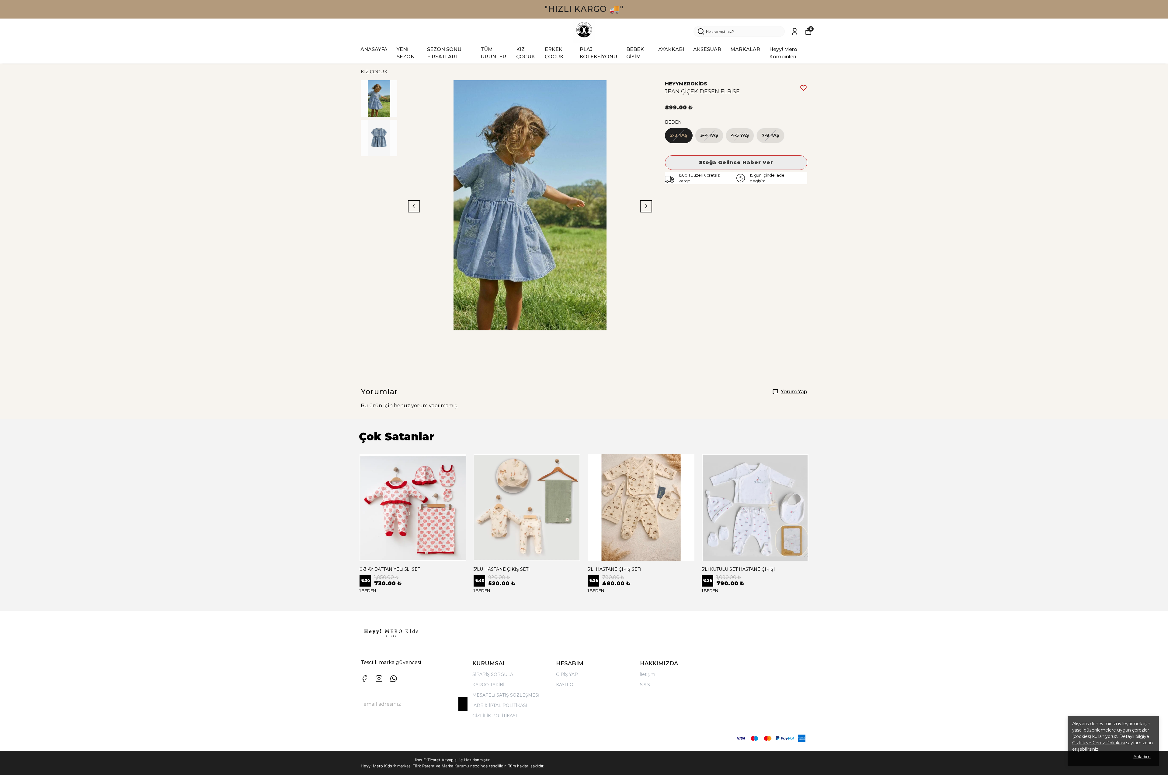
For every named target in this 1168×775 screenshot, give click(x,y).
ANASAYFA (374, 49)
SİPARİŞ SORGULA (492, 674)
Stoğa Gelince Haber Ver (736, 162)
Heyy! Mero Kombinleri (783, 53)
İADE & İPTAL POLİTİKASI (499, 705)
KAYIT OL (566, 684)
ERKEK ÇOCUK (554, 53)
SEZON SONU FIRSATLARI (444, 53)
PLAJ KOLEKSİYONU (598, 53)
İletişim (647, 674)
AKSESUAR (707, 49)
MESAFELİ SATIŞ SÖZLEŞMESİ (505, 695)
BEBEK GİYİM (635, 53)
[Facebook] (364, 678)
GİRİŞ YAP (567, 674)
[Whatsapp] (393, 678)
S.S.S (645, 684)
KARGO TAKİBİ (488, 684)
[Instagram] (379, 678)
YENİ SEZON (406, 53)
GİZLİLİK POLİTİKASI (494, 715)
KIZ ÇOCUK (525, 53)
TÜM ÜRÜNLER (493, 53)
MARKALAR (745, 49)
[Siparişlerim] (794, 31)
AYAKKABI (671, 49)
